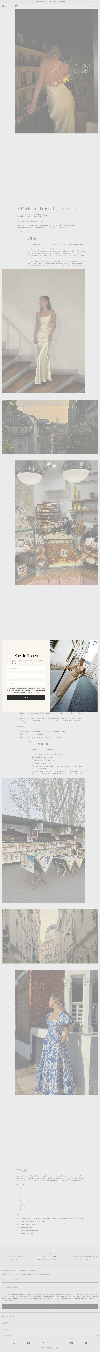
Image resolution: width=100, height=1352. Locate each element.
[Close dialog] (95, 643)
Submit (26, 698)
